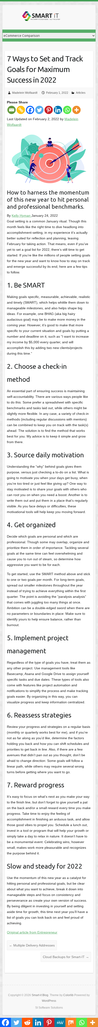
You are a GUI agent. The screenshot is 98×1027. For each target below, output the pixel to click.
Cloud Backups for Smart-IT (66, 957)
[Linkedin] (58, 110)
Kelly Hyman (21, 215)
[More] (76, 110)
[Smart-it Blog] (40, 17)
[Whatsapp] (67, 110)
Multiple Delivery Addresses (32, 945)
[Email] (11, 110)
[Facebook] (30, 110)
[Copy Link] (21, 110)
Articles (80, 92)
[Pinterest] (48, 110)
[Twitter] (39, 110)
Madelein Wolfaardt (24, 92)
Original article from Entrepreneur (32, 932)
